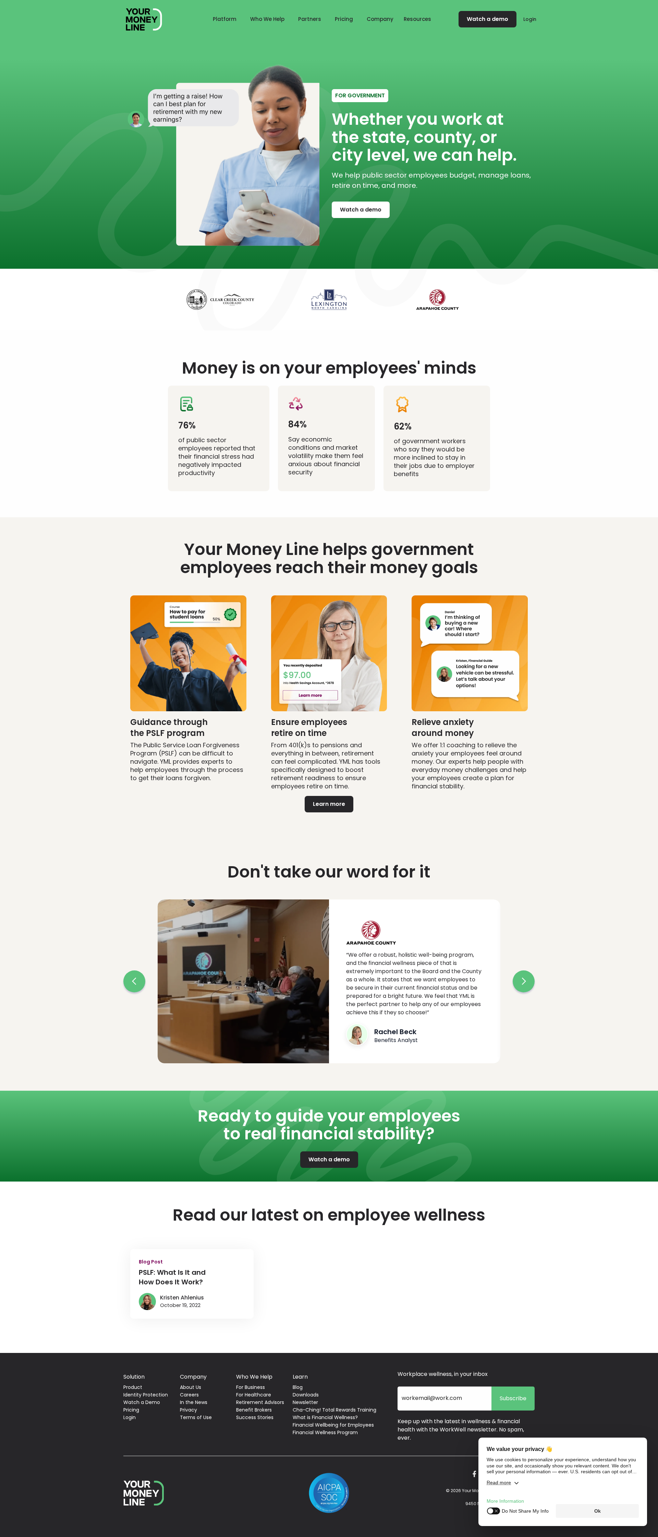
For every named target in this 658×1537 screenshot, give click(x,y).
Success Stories (254, 1417)
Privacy (188, 1409)
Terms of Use (196, 1417)
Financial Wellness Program (325, 1432)
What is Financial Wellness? (325, 1417)
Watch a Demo (141, 1402)
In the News (193, 1402)
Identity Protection (145, 1394)
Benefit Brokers (254, 1409)
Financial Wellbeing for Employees (333, 1424)
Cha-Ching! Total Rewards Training (334, 1409)
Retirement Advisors (260, 1402)
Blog (298, 1387)
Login (529, 19)
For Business (250, 1387)
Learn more (329, 804)
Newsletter (305, 1402)
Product (132, 1387)
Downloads (306, 1394)
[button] (224, 19)
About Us (190, 1387)
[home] (144, 19)
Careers (189, 1394)
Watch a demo (487, 19)
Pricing (344, 19)
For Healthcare (253, 1394)
